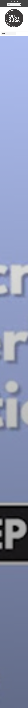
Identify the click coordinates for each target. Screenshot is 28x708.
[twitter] (17, 1)
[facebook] (9, 1)
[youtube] (14, 1)
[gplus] (12, 1)
